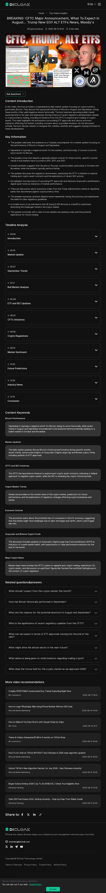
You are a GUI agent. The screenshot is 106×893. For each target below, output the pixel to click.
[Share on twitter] (6, 846)
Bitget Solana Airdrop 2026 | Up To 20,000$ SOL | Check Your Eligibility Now (44, 784)
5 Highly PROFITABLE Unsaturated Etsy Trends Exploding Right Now (40, 691)
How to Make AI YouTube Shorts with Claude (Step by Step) (36, 722)
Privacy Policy (30, 865)
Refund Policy (60, 865)
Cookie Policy (45, 865)
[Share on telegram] (16, 846)
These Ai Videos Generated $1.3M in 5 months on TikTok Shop (37, 737)
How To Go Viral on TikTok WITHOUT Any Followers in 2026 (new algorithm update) (47, 753)
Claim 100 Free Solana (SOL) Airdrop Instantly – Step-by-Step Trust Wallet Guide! (46, 799)
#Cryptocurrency (35, 29)
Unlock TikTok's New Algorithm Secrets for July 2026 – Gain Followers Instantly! (45, 768)
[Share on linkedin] (11, 846)
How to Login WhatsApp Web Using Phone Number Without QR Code (40, 706)
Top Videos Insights (58, 13)
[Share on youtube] (21, 846)
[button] (91, 4)
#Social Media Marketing (19, 710)
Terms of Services (13, 865)
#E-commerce (15, 695)
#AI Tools (13, 726)
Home (41, 13)
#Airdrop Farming (16, 788)
